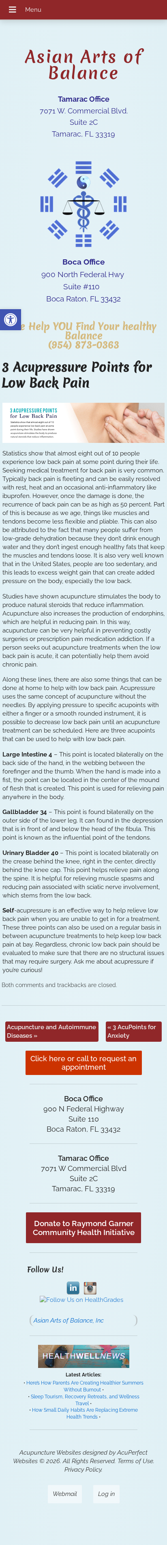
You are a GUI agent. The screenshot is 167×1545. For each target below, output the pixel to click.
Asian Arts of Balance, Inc (69, 1320)
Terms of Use (135, 1461)
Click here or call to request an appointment (83, 1062)
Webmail (65, 1494)
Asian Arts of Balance (83, 65)
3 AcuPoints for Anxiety (131, 1031)
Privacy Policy (82, 1469)
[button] (10, 319)
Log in (106, 1494)
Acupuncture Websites (50, 1452)
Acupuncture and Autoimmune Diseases (51, 1031)
